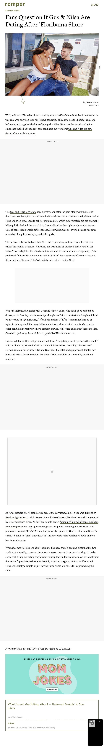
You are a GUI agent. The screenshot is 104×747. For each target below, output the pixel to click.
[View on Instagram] (52, 471)
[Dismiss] (100, 721)
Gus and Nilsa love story (23, 211)
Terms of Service (41, 728)
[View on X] (52, 285)
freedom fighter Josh (16, 517)
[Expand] (91, 721)
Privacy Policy (51, 728)
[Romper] (15, 5)
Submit (11, 724)
